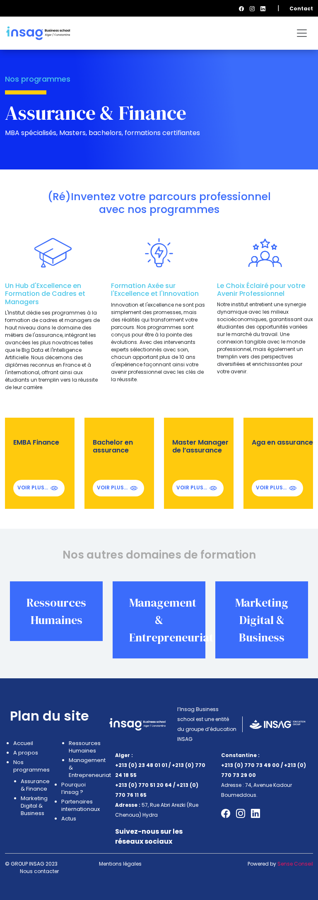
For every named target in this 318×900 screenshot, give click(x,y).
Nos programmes (31, 766)
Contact (301, 8)
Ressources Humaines (83, 747)
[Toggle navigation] (302, 33)
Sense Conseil (295, 863)
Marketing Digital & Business (261, 620)
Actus (68, 819)
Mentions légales (120, 863)
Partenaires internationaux (79, 805)
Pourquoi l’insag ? (73, 788)
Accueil (23, 743)
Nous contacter (39, 871)
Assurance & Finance (35, 785)
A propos (25, 753)
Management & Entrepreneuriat (83, 768)
